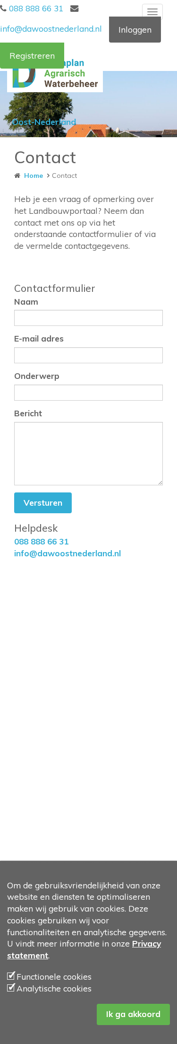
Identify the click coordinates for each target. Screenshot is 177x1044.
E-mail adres (39, 338)
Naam (26, 302)
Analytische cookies (54, 988)
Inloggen (135, 30)
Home (31, 175)
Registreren (32, 56)
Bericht (28, 413)
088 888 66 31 (35, 8)
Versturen (43, 503)
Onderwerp (36, 376)
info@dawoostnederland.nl (67, 553)
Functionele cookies (54, 977)
